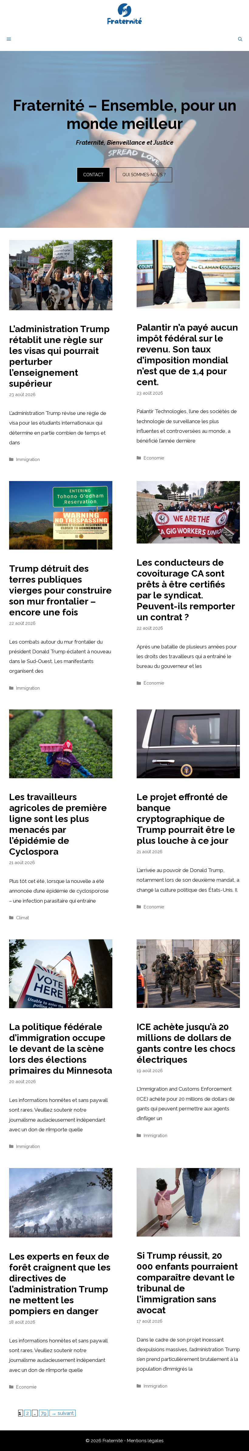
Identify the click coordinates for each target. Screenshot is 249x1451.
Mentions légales (145, 1440)
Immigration (28, 459)
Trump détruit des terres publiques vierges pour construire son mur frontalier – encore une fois (60, 590)
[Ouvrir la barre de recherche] (240, 39)
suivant (62, 1413)
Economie (154, 457)
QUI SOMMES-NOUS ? (144, 174)
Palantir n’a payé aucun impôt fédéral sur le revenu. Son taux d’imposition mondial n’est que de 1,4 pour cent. (187, 354)
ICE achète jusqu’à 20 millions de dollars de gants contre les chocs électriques (186, 1043)
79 (44, 1413)
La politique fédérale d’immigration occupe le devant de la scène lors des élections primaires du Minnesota (60, 1049)
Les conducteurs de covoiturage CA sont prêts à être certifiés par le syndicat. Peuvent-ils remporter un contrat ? (186, 589)
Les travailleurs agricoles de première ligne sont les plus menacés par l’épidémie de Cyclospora (58, 824)
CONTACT (93, 174)
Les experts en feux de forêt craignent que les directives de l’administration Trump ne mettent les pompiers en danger (60, 1283)
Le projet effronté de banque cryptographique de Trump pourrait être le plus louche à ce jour (186, 819)
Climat (22, 917)
